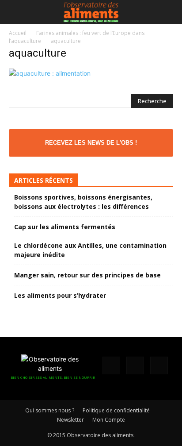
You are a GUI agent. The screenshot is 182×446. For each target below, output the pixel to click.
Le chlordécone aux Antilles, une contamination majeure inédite (90, 250)
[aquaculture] (50, 73)
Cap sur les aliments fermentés (64, 227)
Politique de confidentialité (116, 410)
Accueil (18, 33)
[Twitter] (159, 365)
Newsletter (70, 419)
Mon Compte (108, 419)
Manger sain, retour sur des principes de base (87, 275)
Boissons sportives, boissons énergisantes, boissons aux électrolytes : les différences (83, 202)
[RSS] (135, 365)
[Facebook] (111, 365)
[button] (15, 12)
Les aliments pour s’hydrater (60, 295)
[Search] (169, 12)
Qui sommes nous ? (49, 410)
